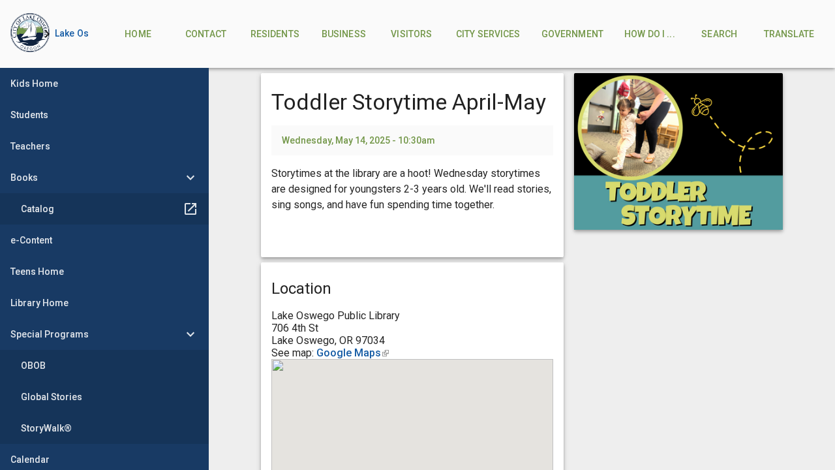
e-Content (31, 240)
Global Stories (51, 397)
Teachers (30, 146)
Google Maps (352, 353)
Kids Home (34, 83)
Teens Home (37, 271)
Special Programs (49, 334)
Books (24, 177)
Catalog (37, 209)
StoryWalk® (46, 428)
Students (29, 115)
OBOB (33, 365)
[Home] (19, 34)
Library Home (39, 303)
